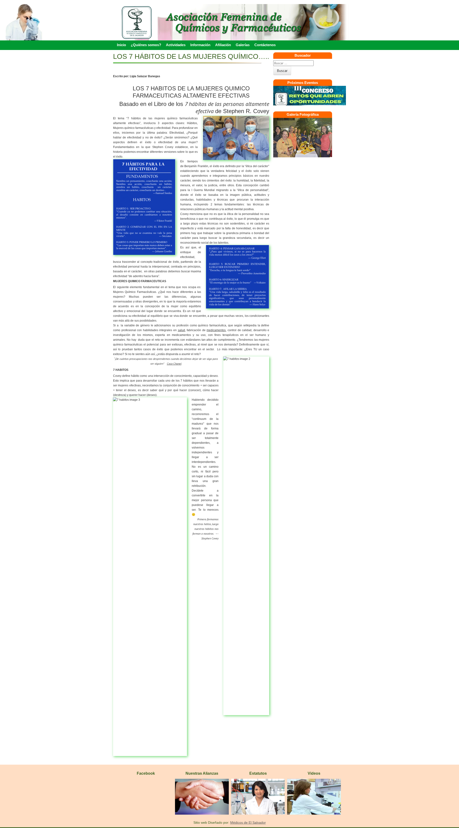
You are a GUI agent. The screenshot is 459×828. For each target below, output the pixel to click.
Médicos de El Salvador (248, 822)
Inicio (121, 45)
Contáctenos (265, 45)
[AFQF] (229, 32)
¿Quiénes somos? (146, 45)
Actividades (176, 45)
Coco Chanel (174, 363)
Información (200, 45)
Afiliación (223, 45)
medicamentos (216, 330)
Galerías (243, 45)
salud (181, 330)
